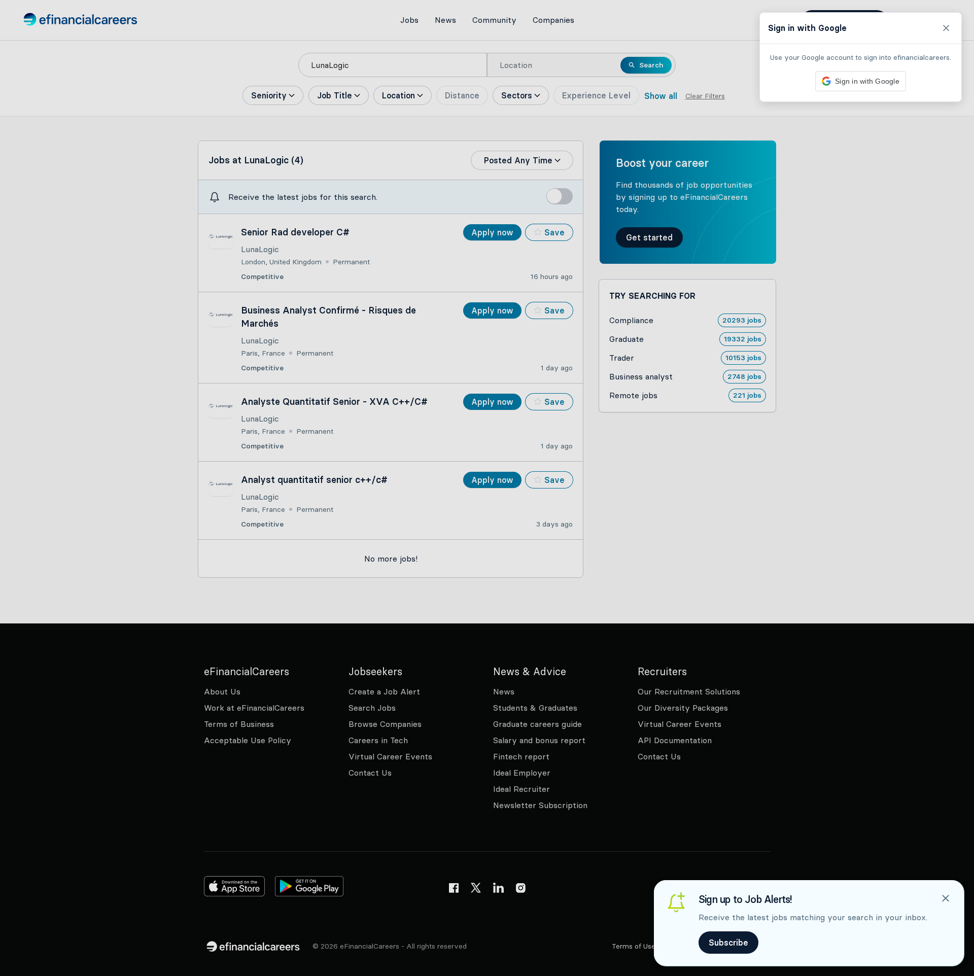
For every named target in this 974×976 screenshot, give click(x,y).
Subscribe (728, 942)
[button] (487, 488)
